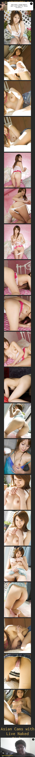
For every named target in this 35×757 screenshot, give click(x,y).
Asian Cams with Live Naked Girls (17, 733)
